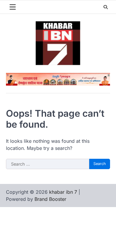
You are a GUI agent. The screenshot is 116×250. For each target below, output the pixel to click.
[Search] (105, 7)
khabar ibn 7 (63, 192)
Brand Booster (50, 199)
